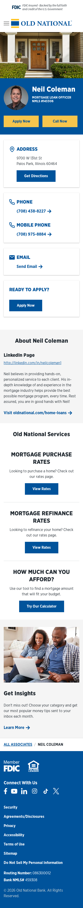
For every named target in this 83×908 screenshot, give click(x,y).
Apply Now (25, 122)
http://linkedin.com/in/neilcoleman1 (32, 363)
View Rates (42, 489)
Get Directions (40, 176)
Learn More (14, 727)
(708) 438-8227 (31, 211)
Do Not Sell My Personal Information (33, 862)
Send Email (27, 266)
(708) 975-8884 (31, 234)
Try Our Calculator (41, 606)
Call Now (60, 121)
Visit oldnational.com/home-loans (35, 412)
